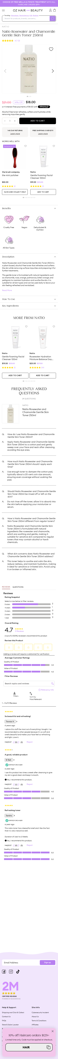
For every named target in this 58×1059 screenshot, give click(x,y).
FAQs (4, 1021)
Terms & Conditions (39, 1021)
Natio (5, 26)
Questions (18, 587)
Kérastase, (15, 15)
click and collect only (15, 192)
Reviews (6, 587)
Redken (35, 15)
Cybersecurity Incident (40, 1012)
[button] (28, 1047)
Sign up (47, 962)
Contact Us (6, 1016)
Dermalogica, (24, 15)
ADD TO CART (43, 192)
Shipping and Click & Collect (13, 1012)
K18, (31, 15)
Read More (7, 290)
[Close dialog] (53, 1031)
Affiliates (35, 1025)
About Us (35, 1016)
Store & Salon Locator (10, 1025)
